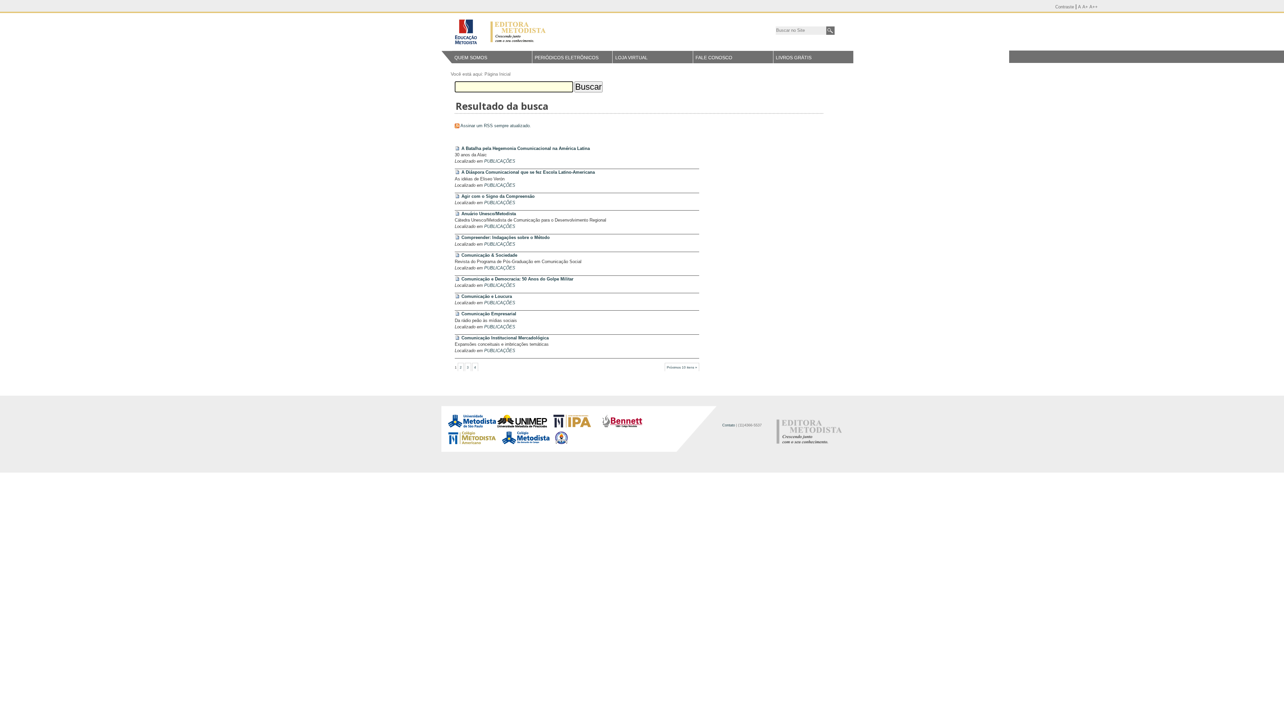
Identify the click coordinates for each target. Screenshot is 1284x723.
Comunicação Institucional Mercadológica (505, 337)
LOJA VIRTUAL (631, 57)
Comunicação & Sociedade (489, 255)
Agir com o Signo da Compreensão (498, 196)
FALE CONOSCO (714, 57)
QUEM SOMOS (470, 57)
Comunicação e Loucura (486, 296)
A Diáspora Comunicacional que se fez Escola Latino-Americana (528, 172)
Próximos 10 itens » (682, 367)
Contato (728, 425)
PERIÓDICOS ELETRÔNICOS (567, 57)
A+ (1085, 6)
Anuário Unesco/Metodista (488, 213)
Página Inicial (498, 74)
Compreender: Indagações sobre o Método (505, 237)
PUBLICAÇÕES (499, 161)
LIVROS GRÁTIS (794, 57)
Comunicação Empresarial (488, 313)
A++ (1093, 6)
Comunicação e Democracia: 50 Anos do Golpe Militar (517, 279)
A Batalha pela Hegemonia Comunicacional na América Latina (525, 148)
